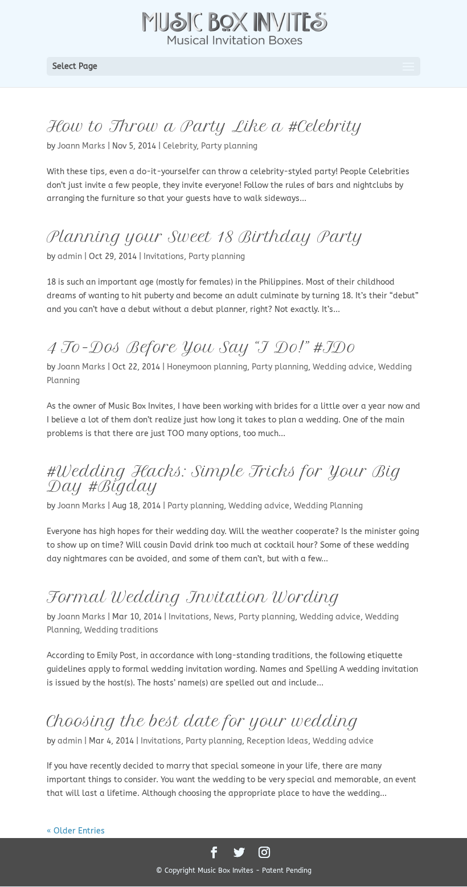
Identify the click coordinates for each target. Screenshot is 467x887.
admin (70, 256)
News (224, 617)
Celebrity (179, 146)
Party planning (229, 146)
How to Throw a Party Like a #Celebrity (205, 126)
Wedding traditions (121, 630)
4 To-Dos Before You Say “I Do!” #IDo (202, 347)
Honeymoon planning (207, 367)
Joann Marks (81, 146)
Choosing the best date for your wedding (203, 721)
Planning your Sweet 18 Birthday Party (205, 236)
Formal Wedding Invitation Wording (193, 597)
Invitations (164, 256)
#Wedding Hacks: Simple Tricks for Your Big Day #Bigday (224, 478)
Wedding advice (343, 367)
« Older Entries (76, 831)
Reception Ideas (277, 741)
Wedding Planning (328, 506)
